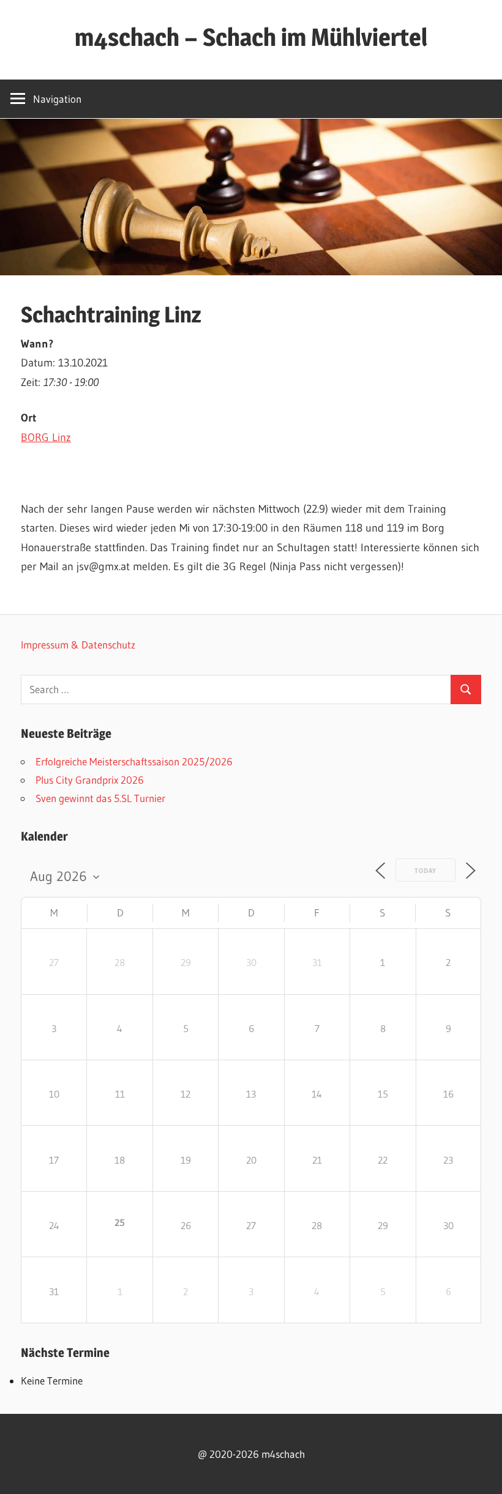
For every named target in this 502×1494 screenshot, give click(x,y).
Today (425, 870)
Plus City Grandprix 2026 (90, 779)
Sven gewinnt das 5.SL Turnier (100, 798)
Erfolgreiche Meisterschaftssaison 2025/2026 (134, 761)
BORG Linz (46, 437)
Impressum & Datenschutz (78, 644)
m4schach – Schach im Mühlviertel (251, 37)
